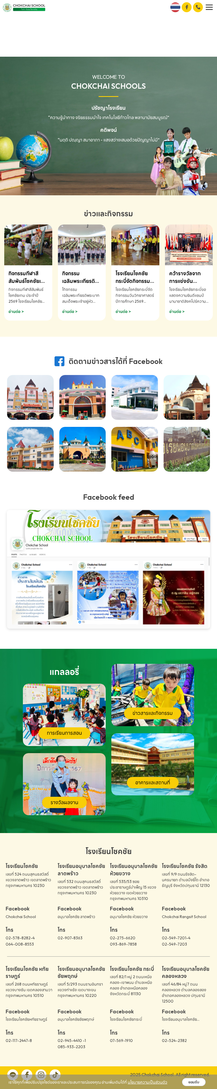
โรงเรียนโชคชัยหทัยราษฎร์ (26, 1019)
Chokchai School (21, 916)
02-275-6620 (122, 937)
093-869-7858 (123, 944)
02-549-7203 (174, 944)
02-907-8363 (70, 937)
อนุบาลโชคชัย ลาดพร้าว (76, 916)
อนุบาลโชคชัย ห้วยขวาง (129, 916)
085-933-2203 (71, 1046)
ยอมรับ (193, 1082)
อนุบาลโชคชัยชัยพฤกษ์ (76, 1019)
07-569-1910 (121, 1040)
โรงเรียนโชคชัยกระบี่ (126, 1019)
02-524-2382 (174, 1040)
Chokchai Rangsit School (184, 916)
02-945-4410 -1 (72, 1040)
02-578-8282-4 (20, 937)
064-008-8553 (20, 944)
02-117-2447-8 (19, 1040)
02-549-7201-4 (176, 937)
